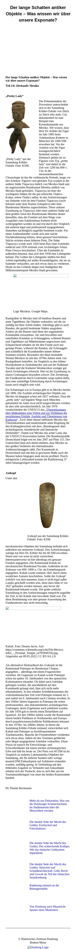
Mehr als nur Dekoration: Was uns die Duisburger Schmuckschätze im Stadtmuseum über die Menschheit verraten (49, 805)
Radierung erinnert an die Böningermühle (44, 887)
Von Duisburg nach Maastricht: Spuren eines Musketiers (48, 908)
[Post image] (16, 807)
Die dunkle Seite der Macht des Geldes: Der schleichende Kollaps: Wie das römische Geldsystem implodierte (50, 848)
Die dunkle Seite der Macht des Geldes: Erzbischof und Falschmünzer (48, 825)
